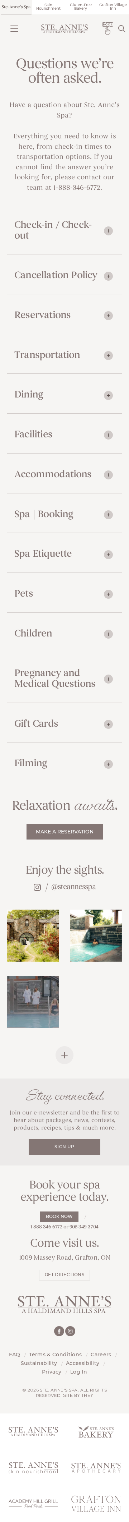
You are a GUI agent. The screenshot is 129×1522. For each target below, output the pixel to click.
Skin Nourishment (48, 7)
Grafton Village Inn (113, 7)
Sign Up (64, 1147)
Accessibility (82, 1363)
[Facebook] (59, 1331)
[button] (14, 28)
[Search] (122, 28)
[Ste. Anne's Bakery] (96, 1431)
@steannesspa (73, 887)
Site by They (78, 1395)
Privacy (51, 1372)
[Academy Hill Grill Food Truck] (33, 1503)
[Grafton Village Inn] (96, 1503)
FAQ (14, 1355)
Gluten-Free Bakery (81, 7)
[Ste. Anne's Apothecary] (96, 1467)
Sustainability (39, 1363)
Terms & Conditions (55, 1355)
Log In (78, 1372)
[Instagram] (70, 1331)
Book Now (59, 1217)
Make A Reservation (65, 832)
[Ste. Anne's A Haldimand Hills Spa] (33, 1431)
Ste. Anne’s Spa (16, 7)
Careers (101, 1355)
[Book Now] (107, 28)
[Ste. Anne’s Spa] (64, 29)
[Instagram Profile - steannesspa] (36, 887)
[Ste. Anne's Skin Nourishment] (33, 1467)
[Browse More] (64, 1055)
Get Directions (64, 1275)
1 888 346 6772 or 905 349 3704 (64, 1227)
